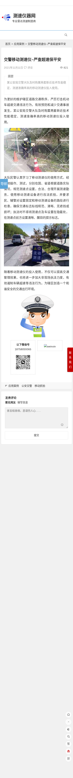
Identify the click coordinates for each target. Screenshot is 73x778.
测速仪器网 (24, 15)
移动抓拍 (40, 385)
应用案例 (19, 43)
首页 (7, 43)
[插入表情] (62, 425)
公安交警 (27, 385)
